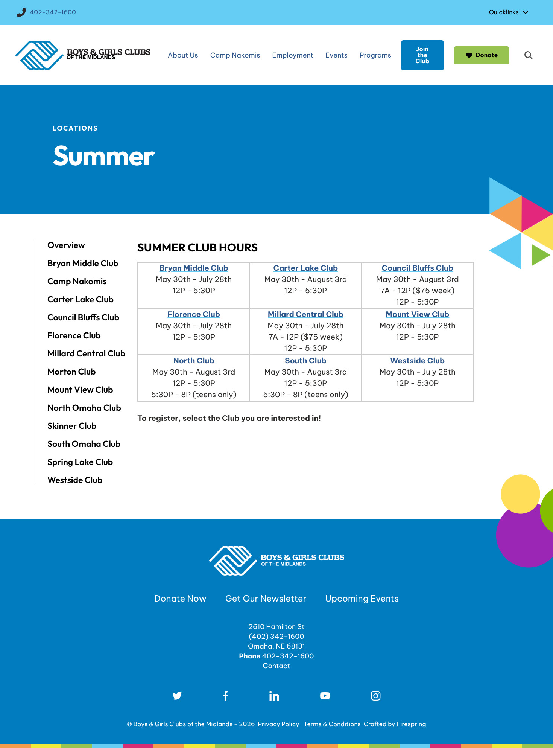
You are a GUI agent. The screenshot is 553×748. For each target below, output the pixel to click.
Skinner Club (71, 425)
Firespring (411, 724)
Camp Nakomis (235, 55)
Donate (487, 55)
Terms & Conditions (332, 724)
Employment (293, 55)
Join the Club (422, 55)
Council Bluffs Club (83, 317)
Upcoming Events (362, 598)
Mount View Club (80, 389)
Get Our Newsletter (266, 598)
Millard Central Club (86, 353)
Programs (375, 55)
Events (336, 55)
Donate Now (180, 598)
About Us (183, 55)
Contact (276, 665)
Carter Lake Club (80, 299)
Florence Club (74, 335)
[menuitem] (510, 12)
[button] (528, 55)
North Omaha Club (84, 407)
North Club (193, 361)
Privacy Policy (278, 724)
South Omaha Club (84, 443)
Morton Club (71, 371)
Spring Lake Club (80, 461)
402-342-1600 (53, 12)
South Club (305, 361)
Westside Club (74, 479)
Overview (66, 245)
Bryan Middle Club (82, 263)
